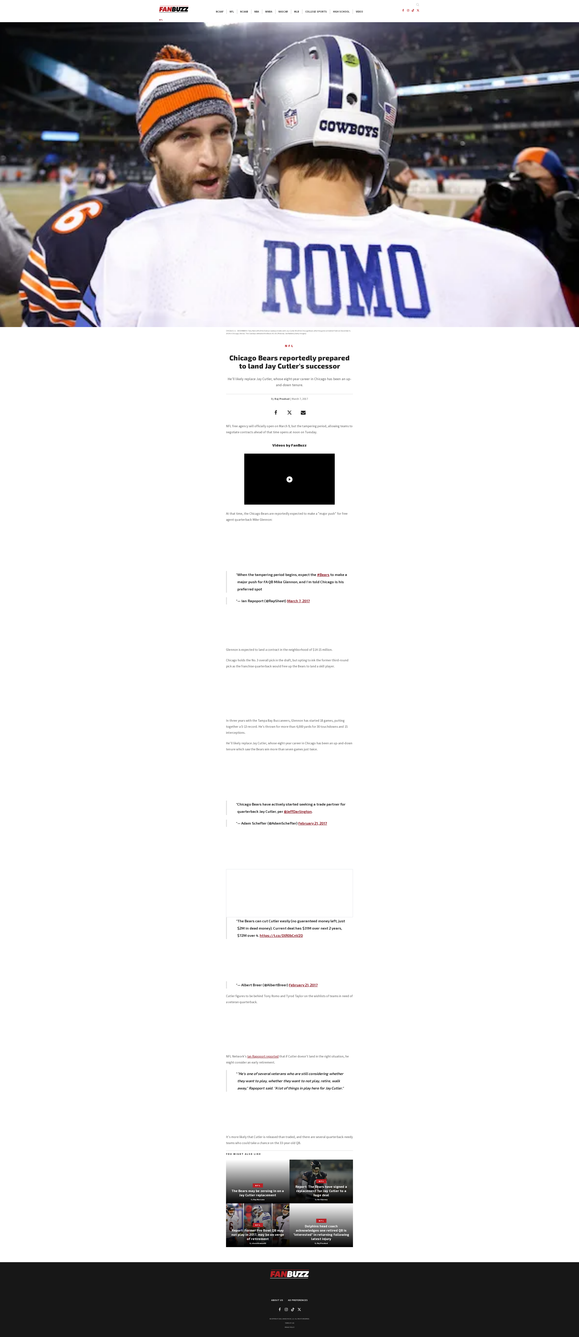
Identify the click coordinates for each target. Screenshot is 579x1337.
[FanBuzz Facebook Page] (403, 10)
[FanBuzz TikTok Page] (413, 10)
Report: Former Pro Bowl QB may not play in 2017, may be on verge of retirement (257, 1234)
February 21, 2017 (312, 823)
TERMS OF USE (289, 1323)
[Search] (417, 4)
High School (341, 11)
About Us (277, 1300)
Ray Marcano (258, 1199)
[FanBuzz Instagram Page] (408, 10)
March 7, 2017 (298, 601)
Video (359, 11)
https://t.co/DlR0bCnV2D (281, 935)
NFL (232, 11)
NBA (256, 11)
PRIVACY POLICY (289, 1327)
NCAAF (220, 11)
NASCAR (283, 11)
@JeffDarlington (298, 811)
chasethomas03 (259, 1243)
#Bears (323, 574)
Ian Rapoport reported (263, 1056)
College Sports (316, 11)
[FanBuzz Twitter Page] (418, 10)
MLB (296, 11)
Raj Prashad (282, 399)
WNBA (268, 11)
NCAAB (244, 11)
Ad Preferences (298, 1300)
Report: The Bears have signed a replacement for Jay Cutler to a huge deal (321, 1191)
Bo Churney (322, 1199)
